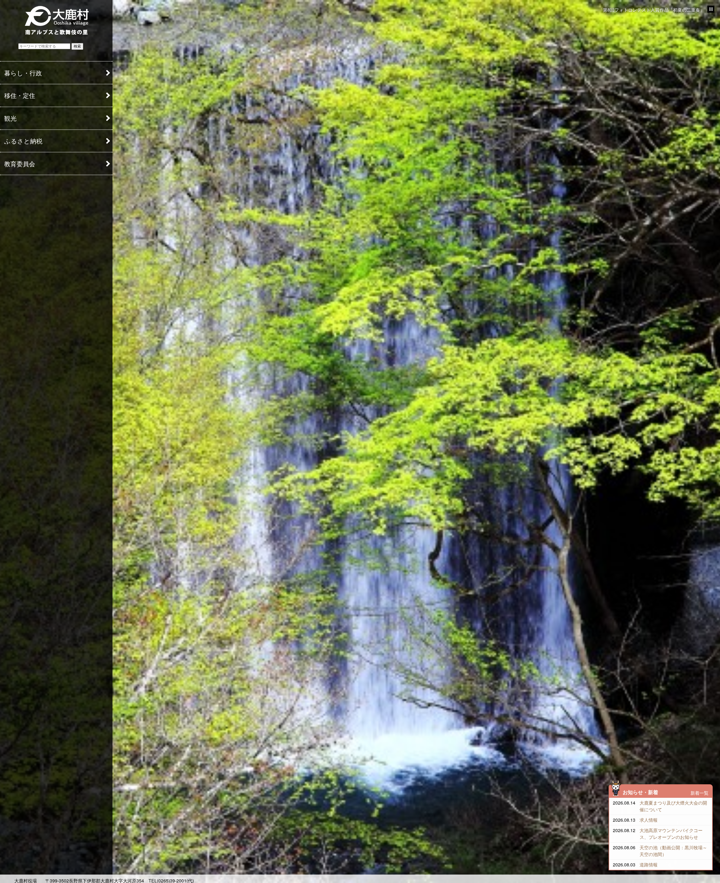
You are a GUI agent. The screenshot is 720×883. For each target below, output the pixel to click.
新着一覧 (699, 793)
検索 (77, 46)
